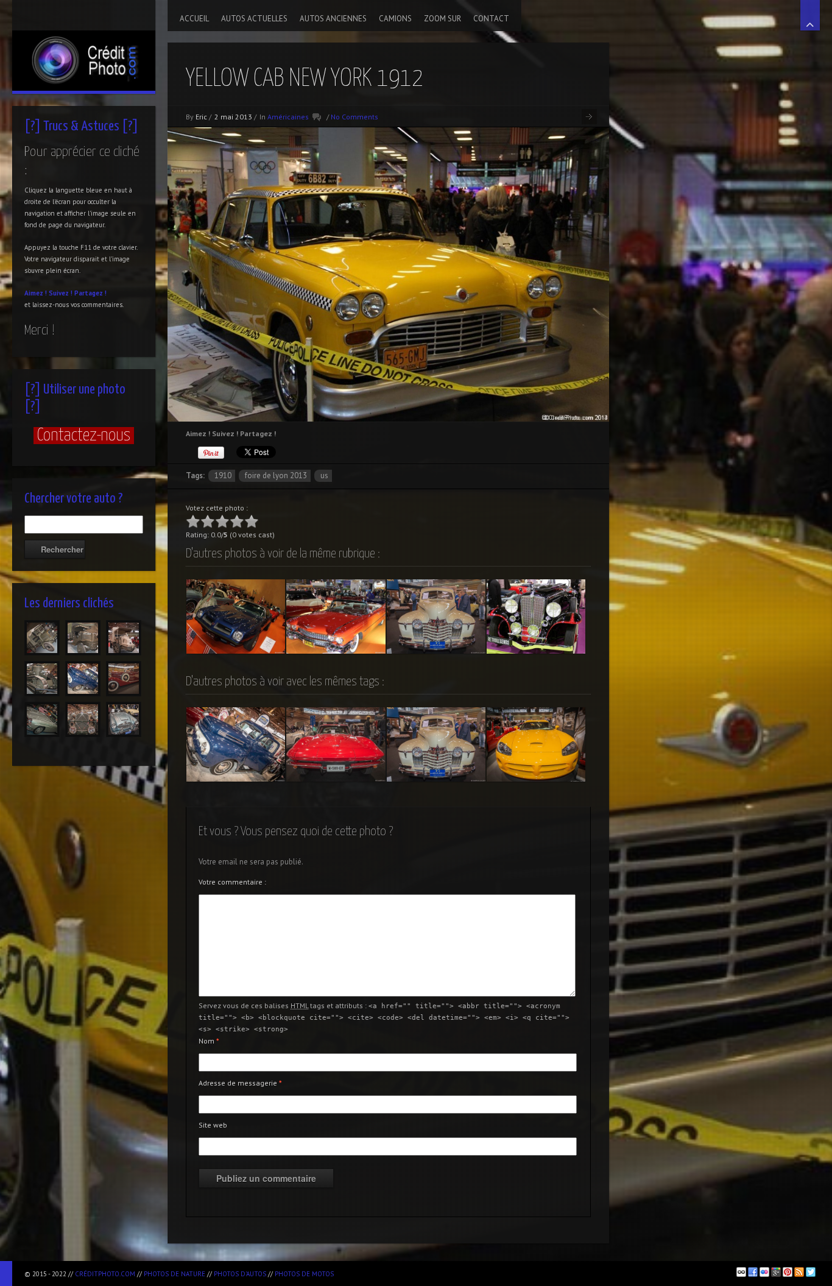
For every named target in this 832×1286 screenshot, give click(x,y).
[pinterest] (787, 1272)
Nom (209, 1040)
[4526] (123, 637)
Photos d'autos (240, 1274)
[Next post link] (589, 116)
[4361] (82, 678)
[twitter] (811, 1272)
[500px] (741, 1272)
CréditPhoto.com (105, 1274)
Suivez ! (60, 293)
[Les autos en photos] (83, 45)
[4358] (123, 678)
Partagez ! (90, 293)
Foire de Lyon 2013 (276, 475)
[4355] (42, 719)
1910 (222, 475)
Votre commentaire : (232, 881)
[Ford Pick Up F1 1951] (235, 744)
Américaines (288, 116)
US (324, 475)
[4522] (42, 678)
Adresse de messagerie (240, 1082)
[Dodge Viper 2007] (536, 744)
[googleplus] (776, 1272)
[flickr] (764, 1272)
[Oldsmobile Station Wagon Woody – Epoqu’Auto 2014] (436, 616)
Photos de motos (304, 1274)
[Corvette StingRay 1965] (335, 744)
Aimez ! (35, 293)
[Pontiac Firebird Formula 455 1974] (235, 616)
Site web (213, 1124)
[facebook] (753, 1272)
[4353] (82, 719)
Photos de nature (174, 1274)
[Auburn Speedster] (536, 616)
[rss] (799, 1272)
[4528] (82, 637)
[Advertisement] (481, 1271)
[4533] (42, 637)
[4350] (123, 719)
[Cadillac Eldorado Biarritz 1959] (335, 616)
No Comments (354, 116)
